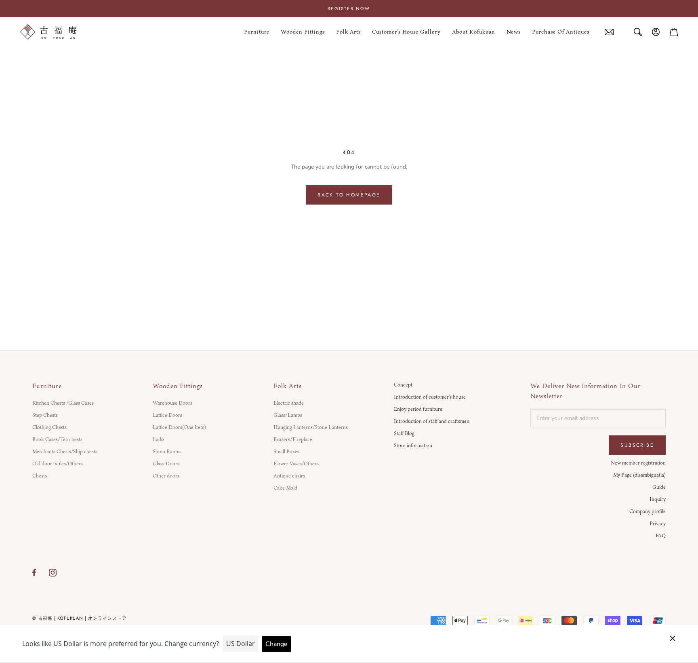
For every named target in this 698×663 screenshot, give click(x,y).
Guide (659, 486)
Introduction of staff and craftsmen (431, 420)
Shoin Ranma (167, 451)
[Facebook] (34, 572)
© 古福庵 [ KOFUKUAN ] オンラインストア (79, 618)
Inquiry (658, 499)
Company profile (647, 511)
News (514, 32)
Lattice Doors (167, 414)
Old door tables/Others (57, 463)
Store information (413, 445)
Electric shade (288, 402)
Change (276, 644)
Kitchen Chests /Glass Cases (63, 402)
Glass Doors (166, 463)
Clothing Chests (49, 427)
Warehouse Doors (172, 402)
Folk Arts (348, 32)
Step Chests (45, 414)
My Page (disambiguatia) (639, 474)
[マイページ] (656, 32)
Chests (39, 475)
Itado (158, 439)
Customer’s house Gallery (406, 32)
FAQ (661, 535)
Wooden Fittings (303, 32)
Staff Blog (404, 433)
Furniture (256, 32)
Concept (403, 384)
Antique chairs (289, 475)
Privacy (658, 523)
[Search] (638, 32)
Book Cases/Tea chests (57, 439)
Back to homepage (348, 194)
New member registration (638, 462)
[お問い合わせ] (609, 32)
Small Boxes (286, 451)
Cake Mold (285, 487)
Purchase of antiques (560, 32)
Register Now (349, 8)
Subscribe (637, 445)
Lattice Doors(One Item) (179, 427)
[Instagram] (53, 572)
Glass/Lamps (287, 414)
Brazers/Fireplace (292, 439)
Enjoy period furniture (418, 408)
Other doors (166, 475)
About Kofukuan (473, 32)
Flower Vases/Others (296, 463)
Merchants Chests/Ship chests (64, 451)
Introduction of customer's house (430, 396)
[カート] (674, 32)
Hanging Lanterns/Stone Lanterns (310, 427)
